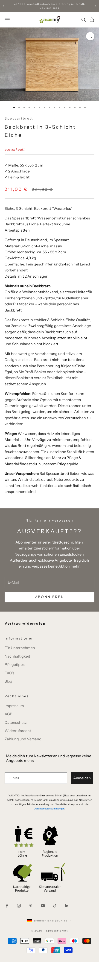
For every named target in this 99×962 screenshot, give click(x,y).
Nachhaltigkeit (17, 656)
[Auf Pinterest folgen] (31, 905)
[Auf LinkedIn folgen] (66, 905)
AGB (8, 714)
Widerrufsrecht (18, 730)
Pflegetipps (15, 664)
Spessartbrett (19, 118)
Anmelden (82, 778)
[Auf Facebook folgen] (7, 905)
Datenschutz (16, 722)
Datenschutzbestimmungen (49, 808)
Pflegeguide (67, 464)
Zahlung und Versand (23, 739)
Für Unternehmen (20, 647)
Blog (8, 681)
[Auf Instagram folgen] (19, 905)
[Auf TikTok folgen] (54, 905)
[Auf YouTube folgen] (43, 905)
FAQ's (10, 673)
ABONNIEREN (49, 597)
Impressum (14, 705)
